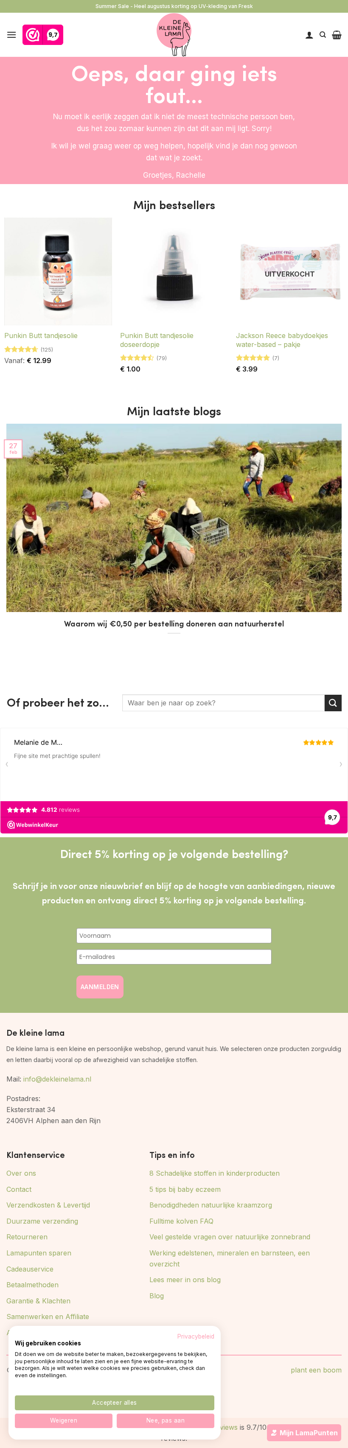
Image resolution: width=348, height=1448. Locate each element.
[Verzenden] (333, 703)
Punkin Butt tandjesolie (41, 335)
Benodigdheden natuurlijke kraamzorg (210, 1205)
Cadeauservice (29, 1269)
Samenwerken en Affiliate (47, 1316)
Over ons (21, 1173)
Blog (156, 1295)
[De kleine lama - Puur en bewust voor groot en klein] (174, 34)
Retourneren (27, 1237)
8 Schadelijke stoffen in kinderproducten (214, 1173)
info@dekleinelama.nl (57, 1079)
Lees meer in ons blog (185, 1279)
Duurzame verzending (42, 1221)
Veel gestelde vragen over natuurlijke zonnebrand (229, 1237)
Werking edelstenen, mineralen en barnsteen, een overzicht (229, 1258)
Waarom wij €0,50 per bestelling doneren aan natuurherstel (174, 623)
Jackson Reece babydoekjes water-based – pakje (282, 340)
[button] (11, 34)
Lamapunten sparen (38, 1253)
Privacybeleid (195, 1336)
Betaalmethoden (32, 1284)
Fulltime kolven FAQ (181, 1221)
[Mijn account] (309, 34)
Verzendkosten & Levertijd (48, 1205)
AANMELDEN (100, 986)
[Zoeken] (323, 35)
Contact (18, 1189)
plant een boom (316, 1370)
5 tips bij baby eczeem (185, 1189)
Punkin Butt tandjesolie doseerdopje (157, 340)
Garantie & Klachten (38, 1301)
